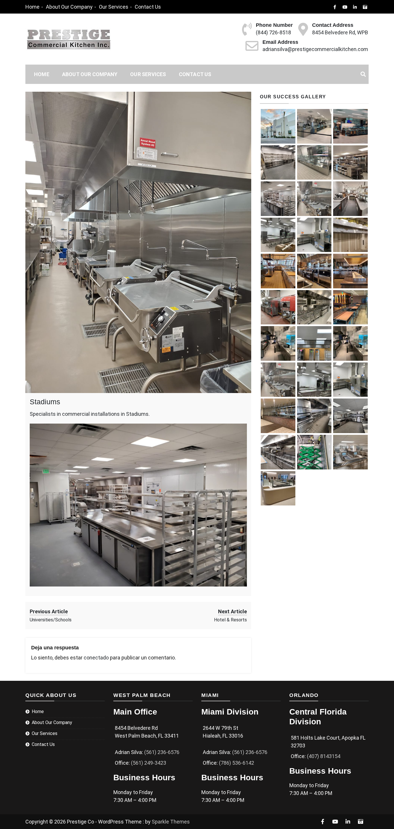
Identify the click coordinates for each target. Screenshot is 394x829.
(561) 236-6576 (161, 752)
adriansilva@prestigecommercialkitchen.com (315, 49)
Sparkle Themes (171, 822)
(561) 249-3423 (148, 763)
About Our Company (69, 7)
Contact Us (148, 7)
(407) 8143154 (323, 756)
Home (32, 7)
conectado (96, 658)
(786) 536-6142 (236, 763)
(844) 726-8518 (273, 32)
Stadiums (45, 402)
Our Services (113, 7)
